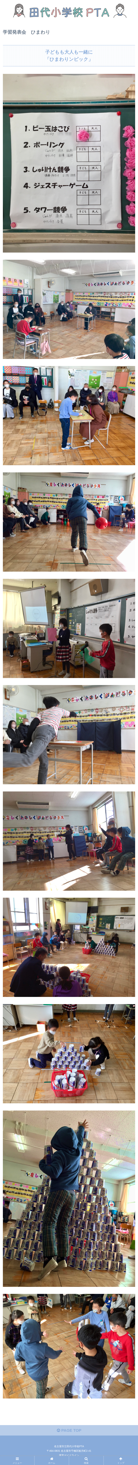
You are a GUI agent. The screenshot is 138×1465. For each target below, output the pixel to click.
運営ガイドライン (69, 1455)
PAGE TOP (70, 1430)
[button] (127, 753)
